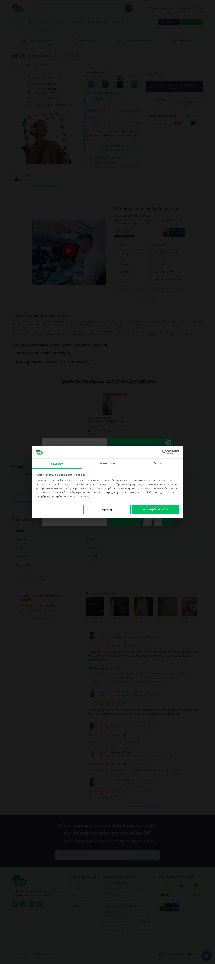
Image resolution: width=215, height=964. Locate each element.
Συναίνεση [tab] (57, 463)
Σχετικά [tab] (157, 463)
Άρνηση (107, 509)
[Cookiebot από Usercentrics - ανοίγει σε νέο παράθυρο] (164, 452)
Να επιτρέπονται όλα (155, 509)
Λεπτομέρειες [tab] (107, 463)
